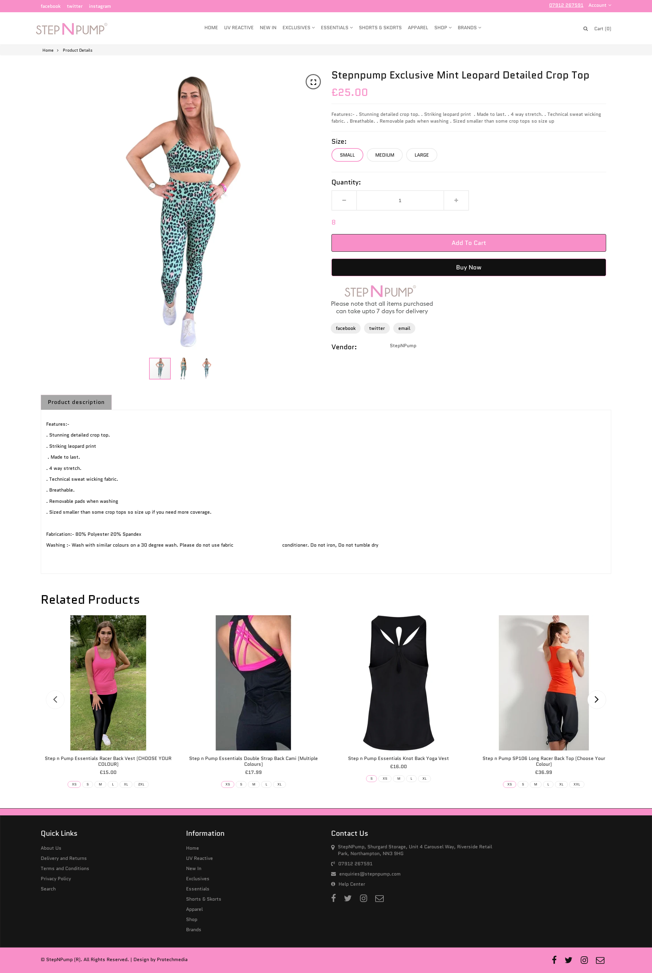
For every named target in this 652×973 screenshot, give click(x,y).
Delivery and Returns (64, 858)
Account (597, 5)
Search (48, 888)
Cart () (602, 28)
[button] (184, 368)
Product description (76, 402)
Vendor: (344, 347)
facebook (50, 6)
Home (211, 27)
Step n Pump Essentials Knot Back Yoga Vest (398, 758)
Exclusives (297, 27)
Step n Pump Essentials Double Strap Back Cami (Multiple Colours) (253, 761)
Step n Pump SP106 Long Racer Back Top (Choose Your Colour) (544, 761)
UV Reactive (239, 27)
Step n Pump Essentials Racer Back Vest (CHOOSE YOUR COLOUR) (108, 761)
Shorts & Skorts (380, 27)
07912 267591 (566, 5)
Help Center (352, 884)
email (404, 328)
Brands (468, 27)
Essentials (335, 27)
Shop (441, 27)
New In (268, 27)
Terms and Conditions (65, 868)
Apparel (418, 27)
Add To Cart (469, 242)
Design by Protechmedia (160, 959)
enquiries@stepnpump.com (370, 873)
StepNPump (403, 345)
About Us (51, 848)
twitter (75, 6)
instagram (100, 6)
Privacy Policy (56, 878)
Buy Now (469, 267)
